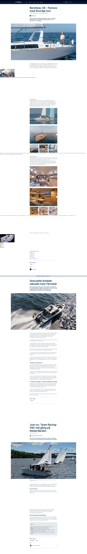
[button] (56, 134)
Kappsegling (32, 540)
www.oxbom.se (35, 258)
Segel (31, 264)
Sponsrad (31, 400)
